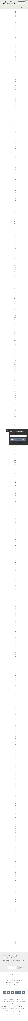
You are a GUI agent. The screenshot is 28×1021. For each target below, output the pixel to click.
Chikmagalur (10, 982)
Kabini (17, 982)
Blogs (23, 1008)
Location (8, 1004)
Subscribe (19, 967)
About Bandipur (6, 1006)
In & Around (16, 1004)
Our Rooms (11, 999)
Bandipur (19, 980)
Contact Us (21, 1006)
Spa (22, 999)
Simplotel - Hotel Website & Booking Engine (16, 1017)
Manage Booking (15, 1011)
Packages (22, 1001)
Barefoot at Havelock (12, 985)
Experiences (14, 1001)
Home (4, 999)
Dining (18, 999)
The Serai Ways (5, 1001)
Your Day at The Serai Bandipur (10, 1008)
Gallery (14, 1006)
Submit (15, 943)
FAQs (7, 1011)
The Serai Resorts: (9, 980)
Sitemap (4, 1017)
